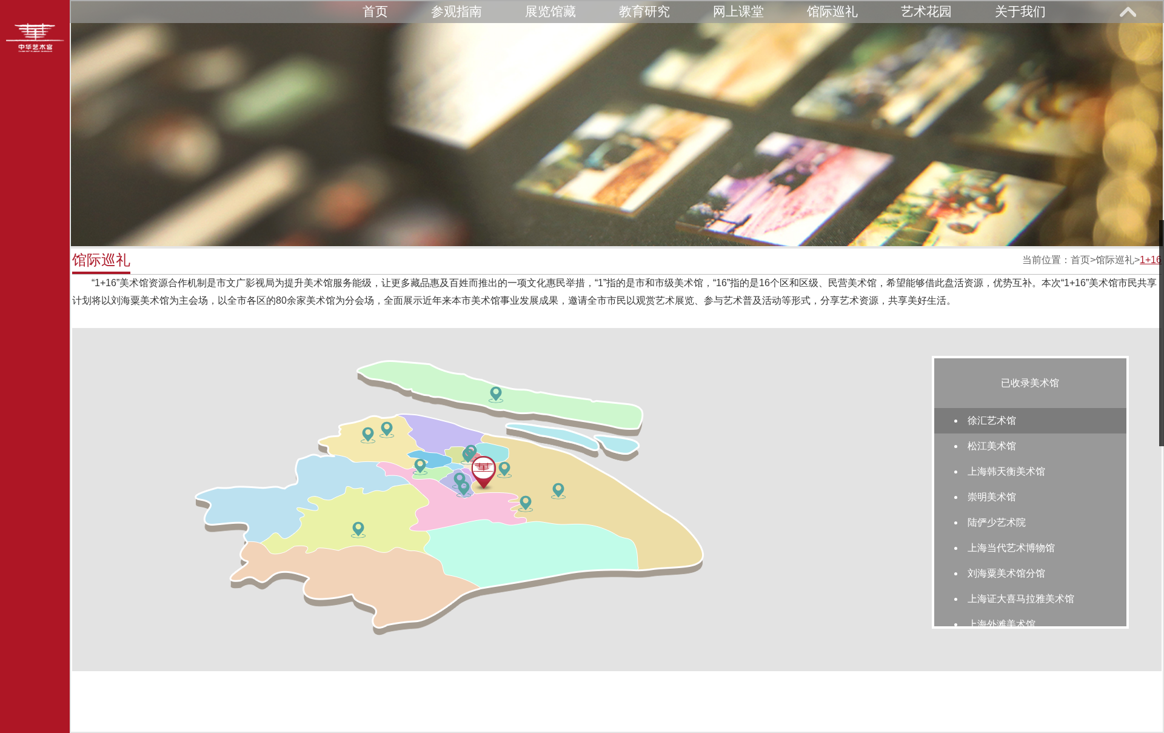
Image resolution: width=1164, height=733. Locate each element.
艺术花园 (926, 11)
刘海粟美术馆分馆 (1006, 573)
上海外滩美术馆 (1001, 624)
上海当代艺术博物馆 (1011, 548)
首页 (375, 11)
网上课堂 (738, 11)
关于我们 (1020, 11)
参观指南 (456, 11)
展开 (1128, 11)
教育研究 (644, 11)
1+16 (1151, 260)
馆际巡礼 (832, 11)
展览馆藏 (550, 11)
